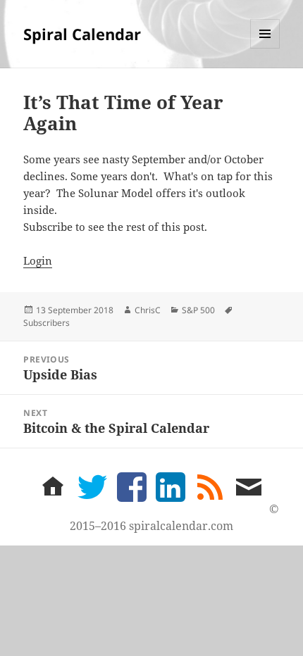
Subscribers (46, 323)
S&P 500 (198, 310)
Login (37, 260)
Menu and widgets (265, 48)
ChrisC (148, 310)
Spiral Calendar (82, 33)
